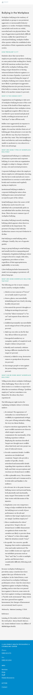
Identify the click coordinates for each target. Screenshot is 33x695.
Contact (4, 687)
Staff (3, 675)
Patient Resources (8, 678)
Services (4, 669)
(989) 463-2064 (7, 660)
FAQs (3, 672)
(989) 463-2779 (6, 653)
